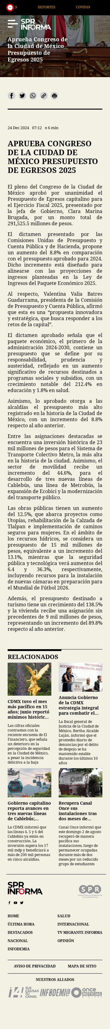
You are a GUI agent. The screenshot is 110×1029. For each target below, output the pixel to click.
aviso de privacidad (35, 966)
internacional (73, 924)
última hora (21, 924)
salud (63, 916)
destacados (20, 932)
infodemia (19, 949)
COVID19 (63, 7)
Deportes (26, 7)
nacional (18, 940)
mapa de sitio (82, 966)
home (13, 916)
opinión (65, 940)
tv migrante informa (79, 932)
